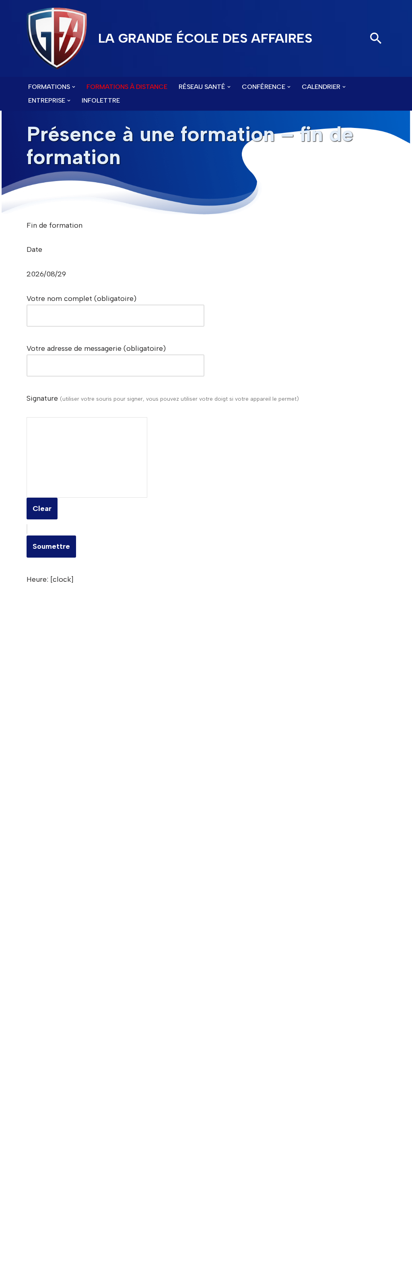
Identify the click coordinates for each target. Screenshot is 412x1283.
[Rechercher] (375, 38)
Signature (163, 398)
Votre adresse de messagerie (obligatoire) (96, 348)
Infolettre (101, 100)
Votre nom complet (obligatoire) (81, 298)
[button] (73, 87)
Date (34, 249)
